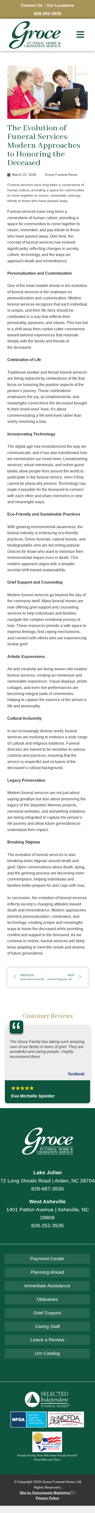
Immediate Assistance (47, 1285)
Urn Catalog (47, 1353)
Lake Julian (47, 1172)
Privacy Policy (47, 1498)
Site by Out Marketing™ (47, 1493)
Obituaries (47, 1299)
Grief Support (47, 1312)
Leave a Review (47, 1339)
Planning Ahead (47, 1272)
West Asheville (47, 1201)
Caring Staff (47, 1326)
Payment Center (47, 1258)
